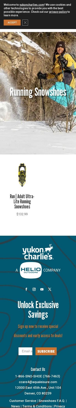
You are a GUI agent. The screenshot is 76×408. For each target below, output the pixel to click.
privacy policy (58, 11)
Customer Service (22, 401)
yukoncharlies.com (31, 4)
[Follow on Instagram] (34, 289)
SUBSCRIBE (46, 351)
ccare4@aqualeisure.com (38, 382)
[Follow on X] (50, 289)
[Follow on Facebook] (26, 289)
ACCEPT (12, 22)
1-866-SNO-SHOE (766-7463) (37, 376)
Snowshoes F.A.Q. (52, 401)
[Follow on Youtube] (42, 289)
